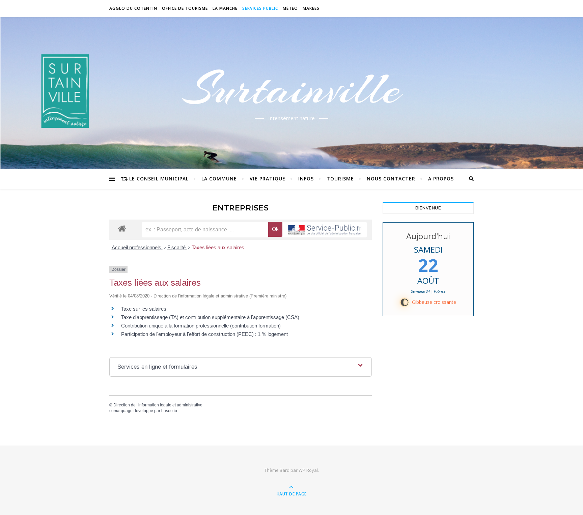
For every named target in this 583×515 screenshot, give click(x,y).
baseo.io (169, 410)
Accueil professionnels (137, 247)
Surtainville (292, 88)
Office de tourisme (185, 8)
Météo (290, 8)
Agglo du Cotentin (133, 8)
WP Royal (308, 470)
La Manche (225, 8)
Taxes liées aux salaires (218, 247)
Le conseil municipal (159, 178)
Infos (306, 178)
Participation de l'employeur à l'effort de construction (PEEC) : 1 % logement (204, 334)
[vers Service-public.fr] (324, 229)
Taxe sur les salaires (143, 309)
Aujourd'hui (428, 235)
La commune (219, 178)
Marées (311, 8)
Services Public (260, 8)
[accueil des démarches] (122, 228)
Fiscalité (177, 247)
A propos (441, 178)
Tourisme (340, 178)
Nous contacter (391, 178)
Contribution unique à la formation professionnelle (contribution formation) (201, 325)
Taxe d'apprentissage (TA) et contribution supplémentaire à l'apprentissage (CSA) (210, 317)
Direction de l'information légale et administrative (157, 405)
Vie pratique (267, 178)
